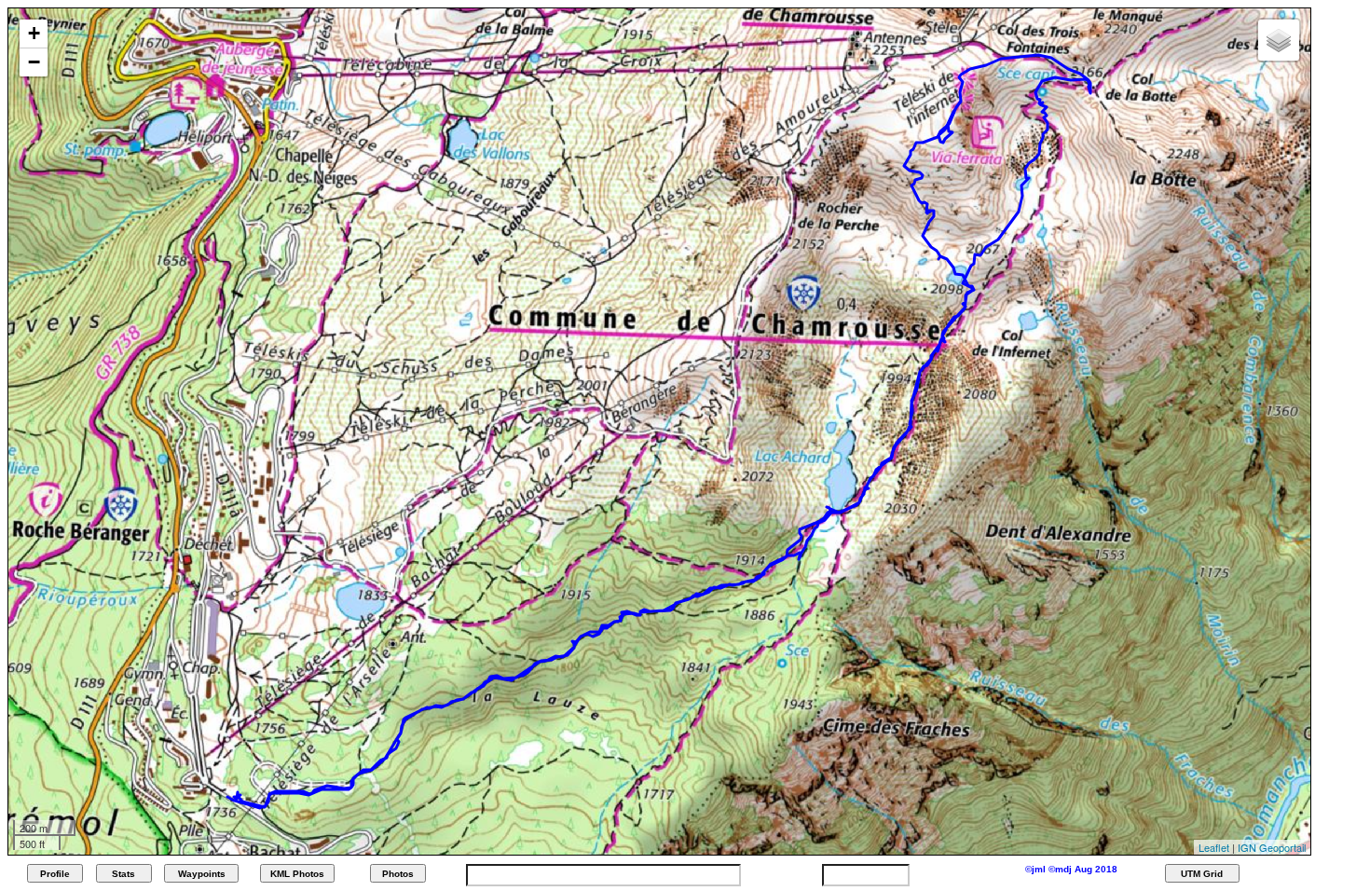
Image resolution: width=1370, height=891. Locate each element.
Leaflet (1214, 847)
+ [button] (34, 33)
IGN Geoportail (1272, 847)
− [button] (34, 62)
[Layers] (1278, 40)
